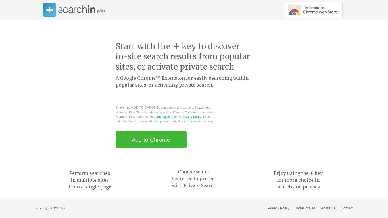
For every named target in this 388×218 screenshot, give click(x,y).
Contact (347, 208)
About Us (328, 208)
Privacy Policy (191, 116)
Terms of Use (163, 116)
